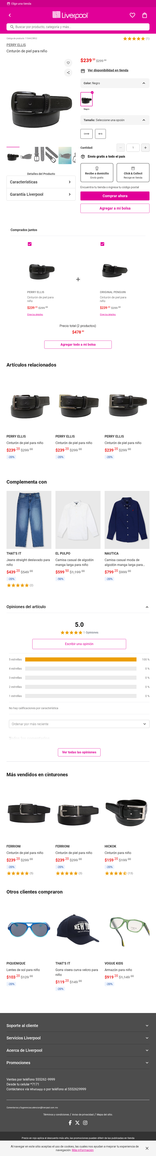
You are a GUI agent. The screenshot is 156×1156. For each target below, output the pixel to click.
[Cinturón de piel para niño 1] (13, 155)
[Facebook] (70, 1122)
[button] (134, 38)
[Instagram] (85, 1122)
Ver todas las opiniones (79, 752)
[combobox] (79, 724)
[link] (28, 417)
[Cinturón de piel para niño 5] (65, 155)
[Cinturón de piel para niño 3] (39, 155)
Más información (83, 1150)
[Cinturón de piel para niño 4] (52, 155)
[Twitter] (77, 1122)
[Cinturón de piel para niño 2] (26, 155)
